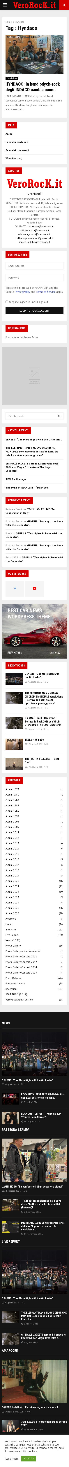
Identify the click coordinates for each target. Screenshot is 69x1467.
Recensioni (11, 989)
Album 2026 (12, 913)
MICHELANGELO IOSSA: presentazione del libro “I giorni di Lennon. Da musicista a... (42, 1226)
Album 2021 (12, 886)
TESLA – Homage (16, 479)
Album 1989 (12, 811)
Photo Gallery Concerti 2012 (21, 962)
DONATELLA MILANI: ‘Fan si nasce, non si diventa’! (30, 1407)
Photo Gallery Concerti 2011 (21, 956)
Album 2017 (12, 864)
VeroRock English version (19, 999)
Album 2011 (12, 832)
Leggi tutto (12, 1458)
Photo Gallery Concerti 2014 (21, 967)
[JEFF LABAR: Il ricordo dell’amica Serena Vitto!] (10, 1426)
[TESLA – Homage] (14, 744)
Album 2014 (12, 848)
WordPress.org (14, 158)
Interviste (11, 929)
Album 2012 (12, 838)
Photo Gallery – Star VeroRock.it (23, 951)
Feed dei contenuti (17, 142)
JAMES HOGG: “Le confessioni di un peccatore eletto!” (32, 1186)
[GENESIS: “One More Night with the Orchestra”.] (14, 678)
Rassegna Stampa (15, 1130)
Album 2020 (12, 881)
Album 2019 (12, 875)
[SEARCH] (59, 416)
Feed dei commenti (17, 150)
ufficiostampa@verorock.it (34, 230)
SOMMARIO (12, 994)
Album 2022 (12, 891)
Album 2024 (12, 902)
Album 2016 (12, 859)
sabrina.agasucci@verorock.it (34, 234)
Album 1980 (12, 794)
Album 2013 (12, 843)
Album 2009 (12, 827)
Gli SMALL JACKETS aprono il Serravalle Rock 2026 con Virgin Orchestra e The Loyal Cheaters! (32, 467)
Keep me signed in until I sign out (28, 302)
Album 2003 (12, 821)
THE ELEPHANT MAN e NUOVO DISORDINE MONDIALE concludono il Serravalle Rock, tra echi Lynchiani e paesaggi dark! (32, 451)
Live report (11, 1241)
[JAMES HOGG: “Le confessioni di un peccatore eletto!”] (34, 1160)
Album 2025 (12, 908)
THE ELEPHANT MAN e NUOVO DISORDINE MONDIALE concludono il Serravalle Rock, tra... (44, 1316)
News (9, 940)
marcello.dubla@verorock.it (34, 242)
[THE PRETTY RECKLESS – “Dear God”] (14, 763)
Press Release (11, 78)
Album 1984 (12, 800)
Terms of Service (46, 292)
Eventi (9, 924)
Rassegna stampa (15, 983)
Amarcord (11, 918)
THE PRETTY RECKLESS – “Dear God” (27, 487)
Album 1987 (12, 805)
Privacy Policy (22, 292)
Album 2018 (12, 870)
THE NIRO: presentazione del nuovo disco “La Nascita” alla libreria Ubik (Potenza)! (41, 1204)
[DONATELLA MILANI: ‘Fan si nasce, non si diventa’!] (34, 1381)
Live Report (12, 935)
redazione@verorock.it (40, 226)
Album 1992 (12, 816)
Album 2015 (12, 854)
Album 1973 (12, 789)
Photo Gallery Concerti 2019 (21, 972)
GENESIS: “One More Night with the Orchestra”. (34, 439)
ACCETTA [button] (29, 1458)
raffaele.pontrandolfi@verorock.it (34, 238)
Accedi (9, 133)
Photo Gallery (13, 945)
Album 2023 (12, 897)
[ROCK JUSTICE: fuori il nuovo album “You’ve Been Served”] (10, 1118)
